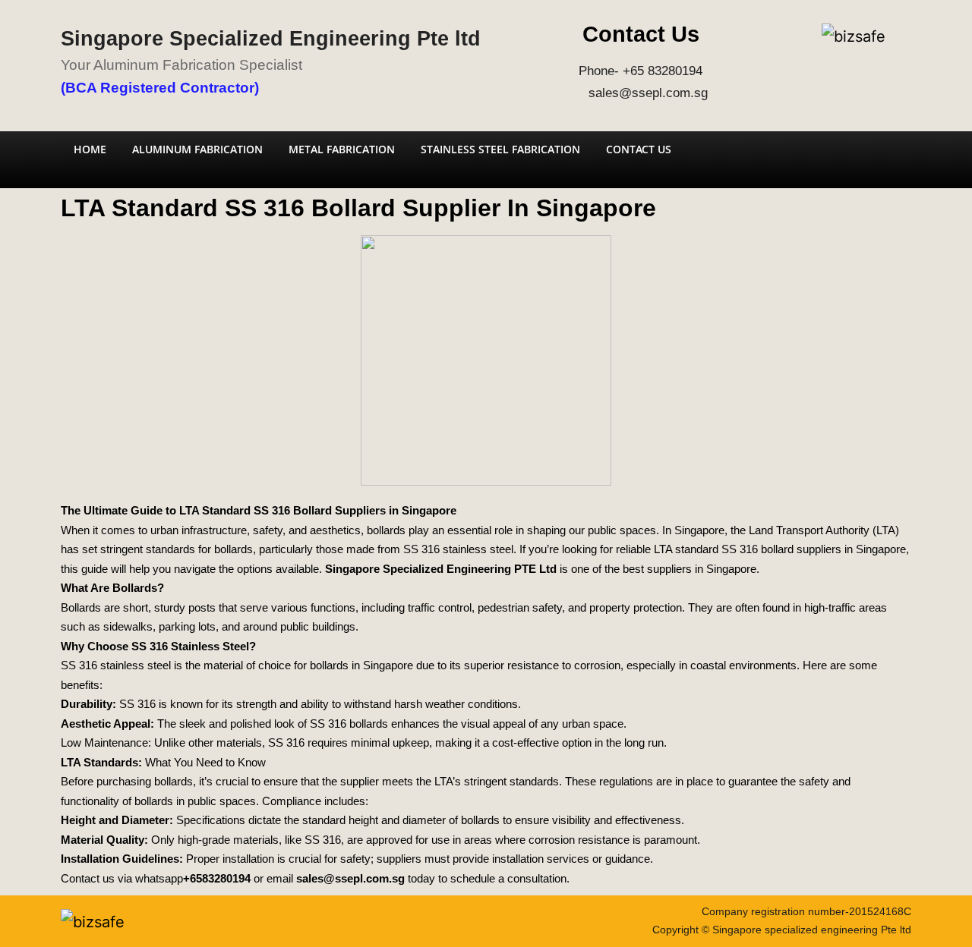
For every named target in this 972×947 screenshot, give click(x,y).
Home (90, 149)
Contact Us (638, 149)
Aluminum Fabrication (197, 149)
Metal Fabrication (342, 149)
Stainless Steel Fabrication (500, 149)
